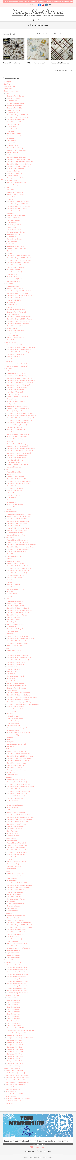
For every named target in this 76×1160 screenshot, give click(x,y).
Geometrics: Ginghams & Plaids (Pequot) (19, 610)
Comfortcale (12, 227)
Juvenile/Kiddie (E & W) (14, 300)
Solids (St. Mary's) (12, 772)
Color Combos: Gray (13, 1009)
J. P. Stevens (9, 371)
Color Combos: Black (13, 1002)
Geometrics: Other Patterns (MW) (17, 523)
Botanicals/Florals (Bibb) (14, 108)
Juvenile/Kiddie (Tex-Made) (15, 826)
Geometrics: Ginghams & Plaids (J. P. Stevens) (21, 380)
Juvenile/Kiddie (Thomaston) (16, 854)
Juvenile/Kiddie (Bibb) (13, 124)
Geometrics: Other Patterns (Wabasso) (19, 887)
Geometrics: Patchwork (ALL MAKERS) (17, 1082)
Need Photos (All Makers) (13, 1089)
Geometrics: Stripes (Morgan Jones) (18, 549)
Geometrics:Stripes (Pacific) (15, 575)
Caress (9, 155)
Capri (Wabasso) (12, 878)
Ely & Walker (9, 283)
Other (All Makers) (11, 1091)
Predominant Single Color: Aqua (17, 965)
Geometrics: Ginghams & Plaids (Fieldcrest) (20, 319)
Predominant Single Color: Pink (16, 983)
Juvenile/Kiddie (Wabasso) (15, 892)
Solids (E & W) (11, 302)
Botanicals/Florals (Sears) (15, 653)
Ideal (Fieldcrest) (12, 328)
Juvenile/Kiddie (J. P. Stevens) (16, 389)
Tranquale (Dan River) (13, 281)
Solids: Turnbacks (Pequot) (15, 629)
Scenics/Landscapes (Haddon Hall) (17, 366)
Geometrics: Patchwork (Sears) (16, 662)
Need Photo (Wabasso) (14, 896)
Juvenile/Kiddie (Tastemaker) (16, 796)
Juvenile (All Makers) (12, 1087)
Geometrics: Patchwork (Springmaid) (18, 699)
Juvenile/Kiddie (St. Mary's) (15, 765)
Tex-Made (9, 810)
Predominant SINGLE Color (14, 962)
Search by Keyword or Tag (12, 1066)
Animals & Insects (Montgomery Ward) (19, 514)
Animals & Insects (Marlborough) (17, 444)
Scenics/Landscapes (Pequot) (16, 624)
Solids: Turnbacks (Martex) (15, 504)
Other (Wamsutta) (12, 941)
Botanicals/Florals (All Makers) (15, 1073)
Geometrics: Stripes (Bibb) (15, 122)
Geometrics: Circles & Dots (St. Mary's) (19, 753)
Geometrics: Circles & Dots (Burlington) (19, 159)
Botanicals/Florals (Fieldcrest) (16, 312)
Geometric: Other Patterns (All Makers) (18, 1077)
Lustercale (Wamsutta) (14, 936)
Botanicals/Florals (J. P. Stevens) (17, 376)
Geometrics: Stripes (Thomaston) (17, 852)
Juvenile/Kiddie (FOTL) (14, 356)
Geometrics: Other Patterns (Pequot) (18, 612)
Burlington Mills (11, 143)
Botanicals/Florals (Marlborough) (17, 446)
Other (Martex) (11, 497)
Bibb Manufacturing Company (15, 103)
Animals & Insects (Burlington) (16, 148)
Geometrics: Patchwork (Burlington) (18, 166)
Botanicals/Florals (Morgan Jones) (17, 542)
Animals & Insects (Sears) (14, 650)
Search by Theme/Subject (12, 1068)
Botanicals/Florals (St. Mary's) (16, 751)
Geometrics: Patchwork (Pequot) (17, 615)
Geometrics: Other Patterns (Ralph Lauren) (20, 641)
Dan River (7, 84)
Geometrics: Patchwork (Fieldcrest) (18, 323)
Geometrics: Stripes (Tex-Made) (17, 824)
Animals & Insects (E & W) (15, 286)
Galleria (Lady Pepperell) (14, 411)
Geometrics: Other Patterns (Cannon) (18, 206)
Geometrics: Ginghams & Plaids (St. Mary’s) (20, 756)
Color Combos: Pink (13, 1016)
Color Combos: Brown (13, 1007)
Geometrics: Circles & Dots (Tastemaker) (19, 784)
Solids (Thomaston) (13, 864)
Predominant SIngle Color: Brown (17, 974)
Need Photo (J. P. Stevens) (15, 392)
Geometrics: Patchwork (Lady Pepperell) (19, 420)
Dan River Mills (10, 244)
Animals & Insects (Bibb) (14, 105)
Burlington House (12, 152)
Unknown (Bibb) (11, 140)
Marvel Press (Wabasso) (14, 894)
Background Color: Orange (15, 1051)
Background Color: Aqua (14, 1035)
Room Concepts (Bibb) (14, 133)
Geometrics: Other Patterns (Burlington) (19, 164)
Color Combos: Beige (13, 1000)
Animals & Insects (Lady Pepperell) (17, 406)
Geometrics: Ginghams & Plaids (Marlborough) (21, 448)
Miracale (9, 582)
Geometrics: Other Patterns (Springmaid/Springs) (22, 697)
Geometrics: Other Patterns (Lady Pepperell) (20, 418)
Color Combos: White (13, 1023)
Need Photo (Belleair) (13, 98)
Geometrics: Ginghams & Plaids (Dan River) (20, 258)
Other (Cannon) (11, 222)
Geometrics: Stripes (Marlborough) (17, 455)
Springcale (10, 737)
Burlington (7, 81)
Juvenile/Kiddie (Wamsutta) (15, 934)
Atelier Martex (11, 474)
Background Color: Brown (15, 1044)
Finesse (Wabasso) (12, 880)
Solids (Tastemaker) (13, 807)
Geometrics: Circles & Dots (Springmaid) (19, 695)
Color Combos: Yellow (13, 1025)
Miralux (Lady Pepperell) (14, 427)
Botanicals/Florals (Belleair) (15, 96)
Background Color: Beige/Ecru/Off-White (20, 1038)
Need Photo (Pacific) (13, 584)
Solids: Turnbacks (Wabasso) (15, 903)
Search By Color (9, 960)
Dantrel (9, 251)
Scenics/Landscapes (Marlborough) (18, 464)
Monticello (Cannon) (13, 218)
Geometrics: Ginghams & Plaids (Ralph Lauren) (21, 638)
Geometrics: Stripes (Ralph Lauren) (17, 643)
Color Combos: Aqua (13, 998)
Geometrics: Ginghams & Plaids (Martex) (19, 481)
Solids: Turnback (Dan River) (15, 279)
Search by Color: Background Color (16, 1033)
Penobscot (9, 596)
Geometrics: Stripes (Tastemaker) (17, 793)
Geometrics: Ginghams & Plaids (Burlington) (20, 161)
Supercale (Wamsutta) (13, 950)
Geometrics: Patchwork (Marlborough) (19, 453)
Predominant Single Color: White (17, 990)
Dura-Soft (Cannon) (13, 197)
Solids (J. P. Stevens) (13, 399)
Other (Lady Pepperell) (14, 432)
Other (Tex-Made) (12, 831)
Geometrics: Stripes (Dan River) (16, 265)
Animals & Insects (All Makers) (15, 1070)
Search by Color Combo (13, 995)
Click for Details (38, 1144)
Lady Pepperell (10, 404)
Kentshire (10, 580)
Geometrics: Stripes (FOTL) (15, 354)
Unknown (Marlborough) (14, 467)
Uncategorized (8, 1103)
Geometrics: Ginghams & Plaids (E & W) (19, 291)
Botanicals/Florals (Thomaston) (17, 845)
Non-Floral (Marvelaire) (15, 718)
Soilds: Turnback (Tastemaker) (16, 805)
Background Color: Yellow (15, 1063)
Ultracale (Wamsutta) (13, 955)
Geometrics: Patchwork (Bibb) (16, 119)
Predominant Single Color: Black (17, 969)
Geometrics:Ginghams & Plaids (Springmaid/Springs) (23, 704)
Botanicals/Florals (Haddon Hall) (17, 364)
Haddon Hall (9, 361)
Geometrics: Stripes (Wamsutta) (17, 932)
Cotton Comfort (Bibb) (14, 110)
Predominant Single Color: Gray (17, 976)
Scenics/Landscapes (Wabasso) (16, 899)
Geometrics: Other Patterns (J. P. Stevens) (20, 383)
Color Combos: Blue (13, 1005)
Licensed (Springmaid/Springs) (16, 709)
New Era (9, 859)
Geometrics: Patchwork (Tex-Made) (18, 822)
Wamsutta (9, 913)
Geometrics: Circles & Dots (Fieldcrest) (19, 316)
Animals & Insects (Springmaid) (16, 685)
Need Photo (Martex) (13, 495)
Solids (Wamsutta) (12, 946)
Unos (39, 1157)
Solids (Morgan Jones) (14, 554)
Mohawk (8, 509)
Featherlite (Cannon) (14, 229)
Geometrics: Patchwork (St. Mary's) (18, 760)
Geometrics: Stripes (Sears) (15, 664)
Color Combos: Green (13, 1011)
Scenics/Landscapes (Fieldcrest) (17, 337)
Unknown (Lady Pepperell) (15, 439)
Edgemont (10, 199)
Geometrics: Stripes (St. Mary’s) (16, 763)
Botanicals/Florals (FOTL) (15, 345)
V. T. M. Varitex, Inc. (11, 868)
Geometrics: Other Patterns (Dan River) (19, 260)
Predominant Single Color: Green (17, 979)
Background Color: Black (14, 1040)
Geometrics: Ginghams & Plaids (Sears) (19, 657)
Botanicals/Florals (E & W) (15, 288)
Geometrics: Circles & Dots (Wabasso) (18, 883)
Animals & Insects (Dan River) (16, 246)
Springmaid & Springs (12, 681)
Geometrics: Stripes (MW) (15, 526)
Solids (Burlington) (12, 180)
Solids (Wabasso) (12, 901)
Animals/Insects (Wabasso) (15, 873)
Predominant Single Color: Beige (17, 967)
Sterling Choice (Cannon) (14, 239)
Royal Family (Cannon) (14, 224)
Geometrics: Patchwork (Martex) (17, 486)
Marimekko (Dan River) (14, 269)
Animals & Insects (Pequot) (15, 601)
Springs (9, 739)
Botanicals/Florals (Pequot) (15, 603)
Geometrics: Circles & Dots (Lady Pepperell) (20, 413)
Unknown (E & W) (12, 304)
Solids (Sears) (11, 678)
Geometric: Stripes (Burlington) (16, 157)
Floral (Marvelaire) (14, 716)
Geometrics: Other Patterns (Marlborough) (20, 451)
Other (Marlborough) (13, 462)
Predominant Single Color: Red (16, 988)
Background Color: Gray (14, 1047)
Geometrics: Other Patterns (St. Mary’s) (19, 758)
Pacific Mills (9, 559)
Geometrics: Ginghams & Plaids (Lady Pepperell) (21, 415)
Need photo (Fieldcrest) (14, 333)
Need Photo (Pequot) (13, 619)
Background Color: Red (14, 1058)
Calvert (8, 187)
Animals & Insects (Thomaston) (16, 843)
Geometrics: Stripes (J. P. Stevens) (17, 387)
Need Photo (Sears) (13, 671)
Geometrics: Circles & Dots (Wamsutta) (19, 922)
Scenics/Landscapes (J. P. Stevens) (17, 396)
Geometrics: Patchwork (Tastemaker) (18, 791)
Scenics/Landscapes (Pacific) (15, 589)
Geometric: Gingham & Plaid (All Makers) (18, 1075)
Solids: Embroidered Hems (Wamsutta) (18, 948)
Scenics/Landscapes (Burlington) (17, 178)
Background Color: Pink (14, 1054)
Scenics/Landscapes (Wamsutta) (17, 943)
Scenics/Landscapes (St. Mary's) (16, 770)
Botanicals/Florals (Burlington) (16, 150)
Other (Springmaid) (13, 723)
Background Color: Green (15, 1049)
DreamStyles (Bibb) (13, 112)
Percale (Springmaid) (13, 725)
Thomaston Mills (11, 838)
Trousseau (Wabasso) (13, 906)
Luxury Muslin (11, 711)
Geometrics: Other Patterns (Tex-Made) (19, 819)
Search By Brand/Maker (11, 91)
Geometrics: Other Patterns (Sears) (18, 660)
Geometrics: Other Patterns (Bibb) (17, 117)
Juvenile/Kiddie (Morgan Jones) (16, 551)
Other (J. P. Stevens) (13, 394)
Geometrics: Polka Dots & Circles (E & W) (19, 295)
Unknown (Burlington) (13, 185)
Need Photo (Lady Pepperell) (16, 429)
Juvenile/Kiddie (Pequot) (14, 617)
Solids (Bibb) (11, 138)
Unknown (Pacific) (12, 594)
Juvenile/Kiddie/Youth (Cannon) (16, 215)
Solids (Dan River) (12, 276)
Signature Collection (13, 234)
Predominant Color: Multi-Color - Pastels (21, 1030)
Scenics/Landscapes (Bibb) (15, 136)
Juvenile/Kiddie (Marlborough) (16, 457)
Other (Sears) (11, 674)
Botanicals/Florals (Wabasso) (16, 876)
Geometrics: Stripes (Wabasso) (16, 890)
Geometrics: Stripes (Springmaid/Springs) (19, 702)
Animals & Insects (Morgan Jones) (17, 540)
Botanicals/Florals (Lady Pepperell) (18, 408)
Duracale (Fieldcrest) (13, 314)
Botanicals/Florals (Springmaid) (16, 688)
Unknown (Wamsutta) (13, 957)
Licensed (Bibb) (11, 126)
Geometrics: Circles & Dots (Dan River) (19, 255)
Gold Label (10, 213)
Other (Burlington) (12, 175)
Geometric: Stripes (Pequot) (15, 605)
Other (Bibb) (11, 131)
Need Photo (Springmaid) (14, 721)
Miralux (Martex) (12, 493)
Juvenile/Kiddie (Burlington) (15, 168)
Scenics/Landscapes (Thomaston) (17, 861)
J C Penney (9, 368)
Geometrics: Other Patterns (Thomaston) (19, 850)
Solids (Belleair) (12, 100)
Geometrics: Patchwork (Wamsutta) (18, 929)
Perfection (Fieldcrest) (14, 335)
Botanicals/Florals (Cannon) (15, 194)
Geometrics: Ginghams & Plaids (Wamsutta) (20, 925)
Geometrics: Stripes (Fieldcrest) (16, 326)
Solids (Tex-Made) (12, 833)
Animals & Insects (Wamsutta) (16, 915)
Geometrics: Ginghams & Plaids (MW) (18, 521)
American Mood (12, 840)
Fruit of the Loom (11, 342)
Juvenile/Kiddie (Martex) (14, 490)
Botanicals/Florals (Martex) (15, 476)
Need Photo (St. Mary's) (14, 767)
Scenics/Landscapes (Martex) (16, 500)
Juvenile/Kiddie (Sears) (14, 669)
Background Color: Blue (14, 1042)
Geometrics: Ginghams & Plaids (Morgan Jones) (21, 544)
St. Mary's (9, 749)
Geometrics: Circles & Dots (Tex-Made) (19, 815)
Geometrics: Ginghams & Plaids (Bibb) (18, 115)
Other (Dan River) (12, 274)
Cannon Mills (10, 190)
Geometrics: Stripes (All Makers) (15, 1084)
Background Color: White (15, 1061)
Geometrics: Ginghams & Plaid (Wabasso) (19, 885)
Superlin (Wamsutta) (13, 953)
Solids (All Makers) (11, 1096)
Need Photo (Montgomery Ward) (17, 530)
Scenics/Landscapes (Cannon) (16, 232)
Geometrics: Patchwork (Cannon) (17, 208)
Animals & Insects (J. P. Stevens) (16, 373)
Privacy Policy (26, 1157)
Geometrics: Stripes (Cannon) (16, 211)
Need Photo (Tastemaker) (15, 798)
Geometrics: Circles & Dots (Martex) (18, 479)
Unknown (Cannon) (12, 241)
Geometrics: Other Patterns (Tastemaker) (19, 789)
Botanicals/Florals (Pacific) (15, 563)
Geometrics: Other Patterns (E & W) (18, 293)
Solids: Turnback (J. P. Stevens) (16, 401)
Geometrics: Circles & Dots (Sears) (17, 655)
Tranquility (10, 742)
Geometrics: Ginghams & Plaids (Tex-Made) (20, 817)
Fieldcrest (9, 307)
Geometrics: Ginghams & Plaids (16, 847)
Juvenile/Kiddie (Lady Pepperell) (17, 425)
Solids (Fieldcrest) (12, 340)
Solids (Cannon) (11, 236)
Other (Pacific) (11, 587)
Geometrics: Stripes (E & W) (15, 298)
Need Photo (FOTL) (13, 359)
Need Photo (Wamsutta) (14, 939)
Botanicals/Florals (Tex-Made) (16, 812)
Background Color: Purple (15, 1056)
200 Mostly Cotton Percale (15, 683)
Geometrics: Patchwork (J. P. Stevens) (18, 385)
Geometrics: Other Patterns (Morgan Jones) (20, 547)
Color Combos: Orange (14, 1014)
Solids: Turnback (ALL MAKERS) (15, 1101)
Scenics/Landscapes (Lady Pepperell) (18, 434)
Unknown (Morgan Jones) (15, 556)
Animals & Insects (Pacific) (15, 561)
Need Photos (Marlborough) (15, 460)
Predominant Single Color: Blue (16, 972)
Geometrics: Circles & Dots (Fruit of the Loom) (21, 347)
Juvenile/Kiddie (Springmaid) (15, 706)
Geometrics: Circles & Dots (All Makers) (18, 1080)
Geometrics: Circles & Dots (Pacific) (18, 566)
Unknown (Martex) (12, 507)
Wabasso (8, 871)
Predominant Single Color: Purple (17, 986)
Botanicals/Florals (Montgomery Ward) (19, 516)
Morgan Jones (10, 537)
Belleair (8, 93)
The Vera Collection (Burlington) (17, 182)
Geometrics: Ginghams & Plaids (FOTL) (19, 349)
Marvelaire (10, 713)
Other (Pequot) (11, 622)
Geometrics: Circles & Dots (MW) (17, 519)
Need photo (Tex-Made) (14, 828)
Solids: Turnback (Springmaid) (16, 735)
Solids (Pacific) (11, 591)
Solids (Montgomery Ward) (15, 532)
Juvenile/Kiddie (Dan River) (15, 267)
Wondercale (10, 746)
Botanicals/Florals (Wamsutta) (16, 920)
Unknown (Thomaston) (14, 866)
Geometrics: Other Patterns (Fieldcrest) (19, 321)
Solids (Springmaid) (13, 730)
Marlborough (10, 441)
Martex (8, 469)
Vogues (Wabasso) (12, 910)
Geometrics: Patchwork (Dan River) (18, 262)
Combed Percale (12, 690)
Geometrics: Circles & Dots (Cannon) (18, 201)
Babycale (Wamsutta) (13, 918)
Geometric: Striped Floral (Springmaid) (18, 692)
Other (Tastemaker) (13, 800)
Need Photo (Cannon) (13, 220)
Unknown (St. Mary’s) (13, 774)
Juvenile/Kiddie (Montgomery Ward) (18, 528)
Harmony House (12, 667)
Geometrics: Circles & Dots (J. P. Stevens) (19, 378)
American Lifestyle (12, 145)
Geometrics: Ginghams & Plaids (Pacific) (19, 568)
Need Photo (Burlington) (14, 173)
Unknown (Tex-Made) (13, 835)
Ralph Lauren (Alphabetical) (15, 645)
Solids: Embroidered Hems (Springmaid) (19, 732)
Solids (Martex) (11, 502)
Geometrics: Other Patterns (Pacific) (18, 570)
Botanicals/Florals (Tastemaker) (17, 782)
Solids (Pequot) (11, 626)
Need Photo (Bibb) (12, 129)
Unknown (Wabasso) (13, 908)
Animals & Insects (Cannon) (15, 192)
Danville (9, 253)
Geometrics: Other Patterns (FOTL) (18, 352)
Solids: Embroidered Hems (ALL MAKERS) (18, 1098)
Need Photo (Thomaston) (15, 857)
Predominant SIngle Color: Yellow (17, 993)
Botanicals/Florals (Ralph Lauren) (17, 636)
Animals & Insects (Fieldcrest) (16, 309)
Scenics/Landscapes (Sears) (15, 676)
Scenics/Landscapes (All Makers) (15, 1094)
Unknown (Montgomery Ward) (16, 535)
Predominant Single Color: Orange (17, 981)
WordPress (50, 1157)
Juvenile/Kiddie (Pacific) (14, 577)
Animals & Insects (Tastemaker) (16, 779)
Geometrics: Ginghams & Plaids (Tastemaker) (20, 786)
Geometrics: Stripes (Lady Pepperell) (18, 422)
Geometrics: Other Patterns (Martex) (18, 483)
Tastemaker (9, 777)
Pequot (8, 598)
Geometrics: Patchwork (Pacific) (17, 573)
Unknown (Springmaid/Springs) (16, 744)
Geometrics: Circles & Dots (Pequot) (18, 608)
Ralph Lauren (8, 88)
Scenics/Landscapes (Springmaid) (17, 728)
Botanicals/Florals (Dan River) (16, 248)
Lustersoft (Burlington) (14, 171)
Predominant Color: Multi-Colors (17, 1028)
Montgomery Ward (10, 86)
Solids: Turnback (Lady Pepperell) (17, 436)
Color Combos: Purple (13, 1018)
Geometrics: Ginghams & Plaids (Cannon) (19, 204)
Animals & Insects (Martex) (15, 472)
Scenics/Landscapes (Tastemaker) (17, 803)
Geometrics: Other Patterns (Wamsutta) (19, 927)
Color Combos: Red (13, 1021)
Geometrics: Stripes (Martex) (16, 488)
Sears (7, 648)
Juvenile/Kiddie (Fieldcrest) (15, 330)
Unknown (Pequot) (12, 631)
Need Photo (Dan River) (14, 272)
